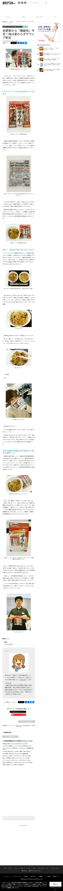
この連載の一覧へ (11, 736)
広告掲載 (40, 876)
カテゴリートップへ (27, 721)
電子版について (56, 876)
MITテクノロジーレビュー (36, 870)
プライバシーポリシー (17, 876)
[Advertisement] (31, 9)
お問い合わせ (33, 876)
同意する (55, 884)
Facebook (22, 680)
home (5, 21)
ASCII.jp (25, 870)
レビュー (10, 868)
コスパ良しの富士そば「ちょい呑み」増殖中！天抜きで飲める (17, 751)
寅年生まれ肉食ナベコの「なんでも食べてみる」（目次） (15, 743)
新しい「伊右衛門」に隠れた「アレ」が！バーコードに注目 (16, 757)
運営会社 (26, 876)
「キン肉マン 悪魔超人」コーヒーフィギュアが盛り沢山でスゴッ (17, 745)
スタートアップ (23, 17)
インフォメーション (54, 868)
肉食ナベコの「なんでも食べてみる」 (12, 26)
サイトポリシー (7, 876)
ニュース (16, 868)
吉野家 (5, 642)
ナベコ (6, 43)
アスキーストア (55, 17)
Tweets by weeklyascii (23, 825)
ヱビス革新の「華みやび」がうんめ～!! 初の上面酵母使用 (15, 753)
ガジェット (23, 868)
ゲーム (29, 868)
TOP (5, 868)
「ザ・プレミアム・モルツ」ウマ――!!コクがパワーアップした (17, 760)
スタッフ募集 (47, 876)
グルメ (7, 17)
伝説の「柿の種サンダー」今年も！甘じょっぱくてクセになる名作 (17, 762)
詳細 (9, 887)
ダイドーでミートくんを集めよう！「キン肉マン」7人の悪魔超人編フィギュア (18, 749)
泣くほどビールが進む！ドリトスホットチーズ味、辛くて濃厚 (16, 755)
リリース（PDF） (8, 644)
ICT (39, 17)
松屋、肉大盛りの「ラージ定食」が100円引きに (13, 764)
